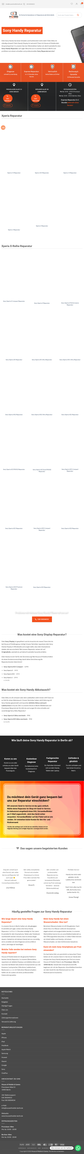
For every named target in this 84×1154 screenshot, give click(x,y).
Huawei (4, 1057)
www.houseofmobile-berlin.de (12, 1116)
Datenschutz (32, 1148)
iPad (3, 1041)
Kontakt (4, 1014)
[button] (78, 1148)
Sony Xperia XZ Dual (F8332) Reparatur (42, 470)
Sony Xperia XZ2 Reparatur (70, 528)
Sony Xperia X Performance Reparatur (70, 304)
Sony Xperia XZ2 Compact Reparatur (42, 529)
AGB (39, 1148)
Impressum (22, 1148)
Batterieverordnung (58, 1148)
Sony (3, 1069)
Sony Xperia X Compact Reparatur (14, 301)
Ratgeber (5, 1002)
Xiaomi (4, 1061)
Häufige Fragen (7, 1006)
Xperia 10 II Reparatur (42, 173)
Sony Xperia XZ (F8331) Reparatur (14, 469)
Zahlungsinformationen (10, 1018)
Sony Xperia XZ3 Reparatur (42, 587)
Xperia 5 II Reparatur (14, 173)
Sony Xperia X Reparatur (42, 303)
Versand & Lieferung (9, 1022)
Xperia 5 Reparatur (42, 226)
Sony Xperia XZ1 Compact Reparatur (70, 470)
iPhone (4, 1037)
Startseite (5, 998)
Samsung (5, 1053)
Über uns (5, 1010)
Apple (4, 1033)
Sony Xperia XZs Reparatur (70, 414)
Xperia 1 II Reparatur (70, 173)
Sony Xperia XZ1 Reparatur (14, 528)
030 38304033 (31, 4)
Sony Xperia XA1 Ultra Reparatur (70, 359)
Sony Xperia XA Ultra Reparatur (42, 359)
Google (4, 1065)
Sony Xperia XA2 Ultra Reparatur (41, 414)
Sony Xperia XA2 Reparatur (14, 414)
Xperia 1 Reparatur (14, 230)
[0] (81, 4)
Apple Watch (6, 1049)
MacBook (5, 1045)
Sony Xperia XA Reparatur (14, 359)
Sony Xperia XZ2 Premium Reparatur (14, 588)
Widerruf (45, 1148)
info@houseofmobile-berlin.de (14, 4)
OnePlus (5, 1073)
